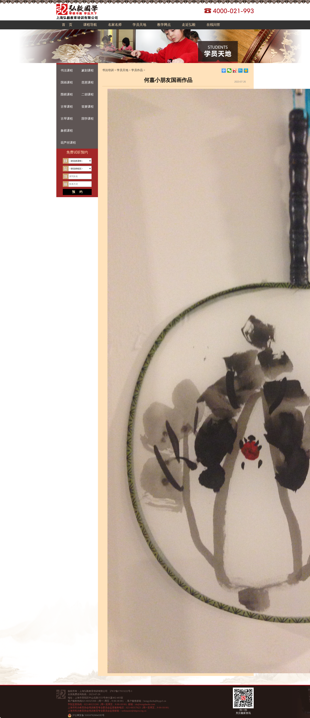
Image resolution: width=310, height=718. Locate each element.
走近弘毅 (189, 24)
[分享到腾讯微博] (240, 70)
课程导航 (90, 24)
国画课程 (67, 82)
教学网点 (164, 24)
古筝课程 (67, 106)
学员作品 (137, 70)
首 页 (67, 24)
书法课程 (67, 70)
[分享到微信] (229, 70)
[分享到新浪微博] (235, 70)
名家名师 (115, 24)
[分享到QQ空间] (246, 70)
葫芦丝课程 (68, 142)
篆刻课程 (87, 70)
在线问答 (213, 24)
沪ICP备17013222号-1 (121, 691)
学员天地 (139, 24)
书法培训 (108, 70)
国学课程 (87, 118)
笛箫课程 (87, 106)
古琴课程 (67, 118)
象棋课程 (67, 130)
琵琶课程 (87, 82)
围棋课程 (67, 94)
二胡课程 (87, 94)
